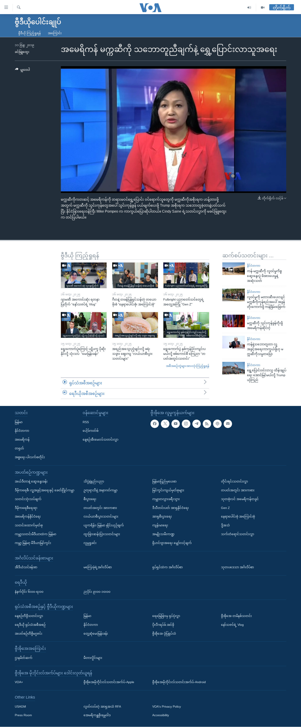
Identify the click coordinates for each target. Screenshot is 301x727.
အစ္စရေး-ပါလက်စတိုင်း (30, 457)
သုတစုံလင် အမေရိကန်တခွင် (240, 499)
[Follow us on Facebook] (154, 424)
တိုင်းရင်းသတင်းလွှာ (234, 481)
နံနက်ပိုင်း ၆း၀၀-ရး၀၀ (29, 591)
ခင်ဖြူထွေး (22, 52)
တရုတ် (19, 448)
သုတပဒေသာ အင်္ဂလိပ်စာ (237, 567)
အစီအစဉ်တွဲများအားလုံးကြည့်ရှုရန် (187, 366)
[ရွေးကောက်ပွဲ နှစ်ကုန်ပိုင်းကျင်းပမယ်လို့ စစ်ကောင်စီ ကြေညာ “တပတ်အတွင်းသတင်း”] (186, 325)
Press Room (23, 715)
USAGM (20, 706)
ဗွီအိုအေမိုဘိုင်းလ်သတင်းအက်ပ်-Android (179, 682)
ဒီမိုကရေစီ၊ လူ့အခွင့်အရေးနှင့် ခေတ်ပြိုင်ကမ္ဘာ (44, 490)
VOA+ (19, 682)
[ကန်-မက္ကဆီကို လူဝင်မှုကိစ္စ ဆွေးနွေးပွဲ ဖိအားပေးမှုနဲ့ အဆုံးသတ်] (233, 268)
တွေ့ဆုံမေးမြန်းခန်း (96, 633)
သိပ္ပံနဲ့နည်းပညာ (94, 481)
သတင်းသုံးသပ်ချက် (28, 499)
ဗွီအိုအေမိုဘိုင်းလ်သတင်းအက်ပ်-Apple (109, 682)
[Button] (22, 70)
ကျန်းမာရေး (160, 525)
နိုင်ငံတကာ (253, 265)
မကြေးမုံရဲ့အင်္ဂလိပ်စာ (98, 567)
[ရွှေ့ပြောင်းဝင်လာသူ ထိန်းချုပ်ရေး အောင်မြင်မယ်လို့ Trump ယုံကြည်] (233, 368)
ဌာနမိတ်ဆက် (23, 658)
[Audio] (249, 7)
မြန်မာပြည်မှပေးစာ (164, 481)
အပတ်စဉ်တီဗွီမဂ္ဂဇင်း (28, 633)
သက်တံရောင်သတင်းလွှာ (237, 534)
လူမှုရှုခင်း (90, 543)
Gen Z (225, 508)
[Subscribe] (228, 424)
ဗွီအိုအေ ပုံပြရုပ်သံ (164, 633)
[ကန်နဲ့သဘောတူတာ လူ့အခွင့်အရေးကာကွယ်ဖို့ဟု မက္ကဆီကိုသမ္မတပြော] (233, 342)
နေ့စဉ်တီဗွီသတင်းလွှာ (29, 616)
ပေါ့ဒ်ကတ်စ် (90, 431)
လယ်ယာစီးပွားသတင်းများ (101, 516)
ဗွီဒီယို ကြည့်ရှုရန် (29, 33)
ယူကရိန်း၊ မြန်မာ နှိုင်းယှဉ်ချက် (104, 525)
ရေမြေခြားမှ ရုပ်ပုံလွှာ (166, 616)
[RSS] (207, 424)
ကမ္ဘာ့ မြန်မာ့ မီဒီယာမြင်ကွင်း (33, 543)
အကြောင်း (55, 33)
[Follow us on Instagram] (186, 424)
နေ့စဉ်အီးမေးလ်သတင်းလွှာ (100, 439)
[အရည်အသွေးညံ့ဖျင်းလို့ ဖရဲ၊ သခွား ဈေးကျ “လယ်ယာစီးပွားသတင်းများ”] (135, 325)
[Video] (262, 7)
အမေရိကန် (22, 439)
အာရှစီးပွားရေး (162, 516)
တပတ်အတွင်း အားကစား (100, 508)
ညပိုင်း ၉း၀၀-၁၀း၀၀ (97, 591)
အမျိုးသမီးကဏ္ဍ (163, 534)
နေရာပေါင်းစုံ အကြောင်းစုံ (238, 516)
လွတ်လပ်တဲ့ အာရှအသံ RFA (102, 706)
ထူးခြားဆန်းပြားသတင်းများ (102, 534)
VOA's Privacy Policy (166, 706)
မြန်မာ (18, 422)
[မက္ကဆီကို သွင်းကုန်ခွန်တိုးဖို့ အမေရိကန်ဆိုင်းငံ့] (233, 321)
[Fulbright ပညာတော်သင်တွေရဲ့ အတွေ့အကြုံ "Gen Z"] (186, 275)
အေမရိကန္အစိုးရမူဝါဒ (97, 715)
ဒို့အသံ (225, 525)
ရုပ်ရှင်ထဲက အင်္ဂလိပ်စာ (167, 567)
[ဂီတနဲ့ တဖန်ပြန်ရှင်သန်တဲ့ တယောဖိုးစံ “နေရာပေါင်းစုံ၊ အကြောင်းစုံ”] (135, 275)
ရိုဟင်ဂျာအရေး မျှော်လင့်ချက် (172, 543)
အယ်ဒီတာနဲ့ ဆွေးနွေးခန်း (31, 481)
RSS (86, 422)
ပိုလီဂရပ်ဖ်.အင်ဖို (163, 624)
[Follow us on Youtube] (175, 424)
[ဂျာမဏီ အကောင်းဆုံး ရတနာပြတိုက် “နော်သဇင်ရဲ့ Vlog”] (84, 275)
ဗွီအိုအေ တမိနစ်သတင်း (236, 616)
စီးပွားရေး (90, 499)
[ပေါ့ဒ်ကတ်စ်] (217, 424)
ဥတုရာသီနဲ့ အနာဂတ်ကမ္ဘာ (100, 490)
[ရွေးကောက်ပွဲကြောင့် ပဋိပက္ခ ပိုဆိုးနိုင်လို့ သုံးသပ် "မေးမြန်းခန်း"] (84, 325)
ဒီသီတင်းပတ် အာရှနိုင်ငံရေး (170, 508)
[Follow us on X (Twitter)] (165, 424)
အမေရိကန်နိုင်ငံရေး (28, 516)
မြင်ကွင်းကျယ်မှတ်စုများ (168, 490)
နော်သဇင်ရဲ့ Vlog (232, 624)
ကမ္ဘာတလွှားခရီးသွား (166, 499)
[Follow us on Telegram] (196, 424)
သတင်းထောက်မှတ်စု (29, 525)
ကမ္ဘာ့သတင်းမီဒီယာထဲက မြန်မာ (35, 534)
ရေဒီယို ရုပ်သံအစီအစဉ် (30, 624)
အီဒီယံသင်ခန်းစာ (26, 567)
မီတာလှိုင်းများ (93, 658)
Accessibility (160, 715)
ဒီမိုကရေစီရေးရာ (26, 508)
